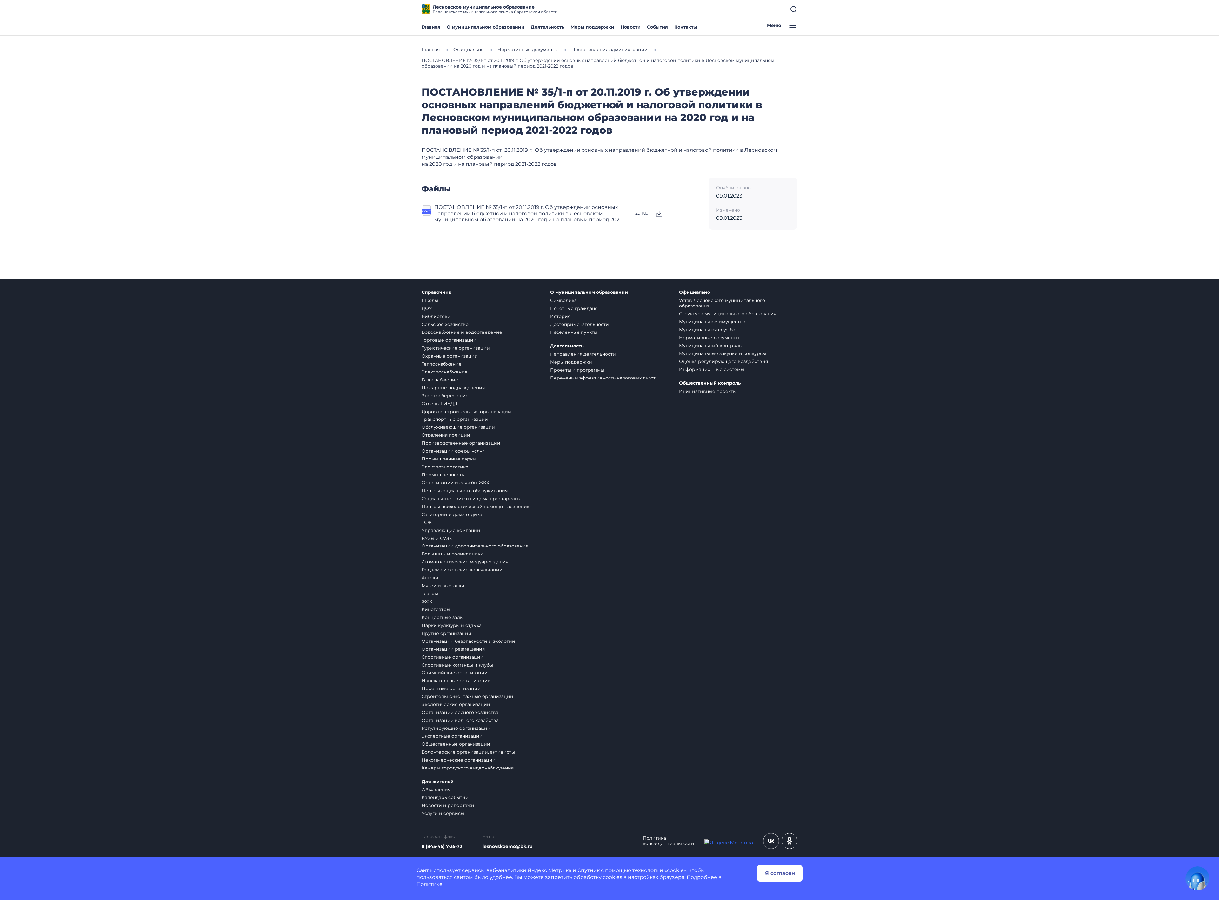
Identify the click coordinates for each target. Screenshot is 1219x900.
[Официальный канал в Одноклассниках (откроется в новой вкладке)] (789, 841)
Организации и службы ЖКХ (455, 483)
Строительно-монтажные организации (467, 696)
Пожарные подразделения (453, 388)
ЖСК (427, 601)
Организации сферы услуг (453, 451)
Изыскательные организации (456, 680)
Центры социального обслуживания (465, 491)
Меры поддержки (592, 27)
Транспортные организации (455, 419)
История (560, 316)
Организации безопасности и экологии (468, 641)
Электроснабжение (445, 372)
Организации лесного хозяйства (460, 712)
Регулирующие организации (456, 728)
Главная (431, 27)
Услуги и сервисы (443, 813)
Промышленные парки (449, 459)
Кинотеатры (436, 609)
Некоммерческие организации (459, 760)
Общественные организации (456, 744)
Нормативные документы (709, 337)
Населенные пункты (573, 332)
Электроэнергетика (445, 467)
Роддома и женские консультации (462, 570)
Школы (430, 300)
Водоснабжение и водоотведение (462, 332)
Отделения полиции (446, 435)
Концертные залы (442, 617)
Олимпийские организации (455, 672)
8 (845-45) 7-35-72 (442, 846)
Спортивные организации (452, 657)
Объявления (436, 790)
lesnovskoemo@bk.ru (508, 846)
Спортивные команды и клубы (457, 665)
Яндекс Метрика (549, 870)
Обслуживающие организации (458, 427)
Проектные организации (451, 688)
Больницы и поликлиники (452, 554)
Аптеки (430, 578)
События (657, 27)
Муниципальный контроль (710, 345)
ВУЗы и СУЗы (437, 538)
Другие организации (446, 633)
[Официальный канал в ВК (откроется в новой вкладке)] (771, 841)
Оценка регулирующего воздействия (723, 361)
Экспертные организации (452, 736)
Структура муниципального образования (727, 314)
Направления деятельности (583, 354)
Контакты (685, 27)
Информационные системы (711, 369)
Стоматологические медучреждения (465, 562)
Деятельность (547, 27)
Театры (430, 593)
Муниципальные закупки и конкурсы (722, 353)
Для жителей (438, 781)
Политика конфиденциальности (668, 841)
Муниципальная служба (707, 329)
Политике (429, 884)
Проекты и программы (577, 370)
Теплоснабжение (442, 364)
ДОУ (427, 308)
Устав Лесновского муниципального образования (722, 303)
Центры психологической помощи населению (476, 506)
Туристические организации (456, 348)
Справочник (436, 292)
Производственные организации (461, 443)
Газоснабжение (440, 380)
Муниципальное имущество (712, 322)
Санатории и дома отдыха (452, 514)
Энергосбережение (445, 396)
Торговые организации (449, 340)
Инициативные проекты (707, 391)
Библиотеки (436, 316)
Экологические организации (456, 704)
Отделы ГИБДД (439, 403)
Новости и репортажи (448, 805)
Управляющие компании (451, 530)
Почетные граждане (574, 308)
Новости (631, 27)
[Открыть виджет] (1197, 878)
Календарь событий (445, 797)
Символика (563, 300)
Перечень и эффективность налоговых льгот (603, 378)
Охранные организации (450, 356)
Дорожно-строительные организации (466, 411)
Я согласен (780, 873)
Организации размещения (453, 649)
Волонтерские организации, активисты (468, 752)
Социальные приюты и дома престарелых (471, 498)
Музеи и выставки (443, 585)
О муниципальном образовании (485, 27)
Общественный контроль (710, 383)
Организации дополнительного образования (475, 546)
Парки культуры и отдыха (452, 625)
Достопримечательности (579, 324)
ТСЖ (427, 522)
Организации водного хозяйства (460, 720)
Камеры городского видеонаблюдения (468, 768)
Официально (694, 292)
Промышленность (443, 475)
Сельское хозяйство (445, 324)
